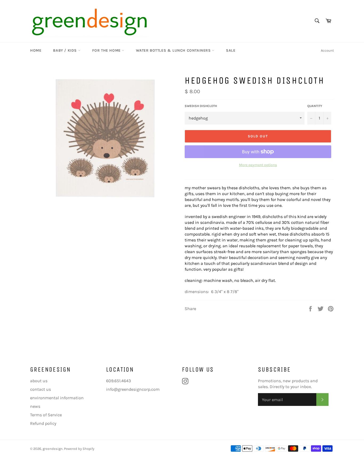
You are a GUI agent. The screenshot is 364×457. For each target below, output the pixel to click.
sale (230, 50)
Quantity (314, 106)
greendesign (53, 449)
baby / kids (65, 50)
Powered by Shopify (79, 449)
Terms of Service (46, 414)
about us (38, 380)
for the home (107, 50)
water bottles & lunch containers (174, 50)
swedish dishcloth (201, 106)
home (35, 50)
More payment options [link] (258, 165)
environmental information (57, 397)
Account (327, 50)
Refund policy (43, 423)
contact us (40, 389)
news (35, 406)
